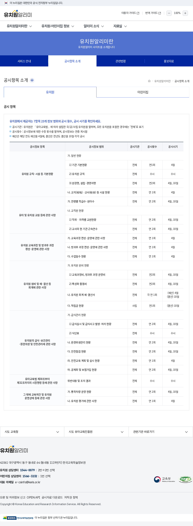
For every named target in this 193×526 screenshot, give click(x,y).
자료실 (117, 26)
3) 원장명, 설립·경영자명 (82, 183)
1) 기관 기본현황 (78, 165)
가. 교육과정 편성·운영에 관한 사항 (86, 238)
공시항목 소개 (72, 61)
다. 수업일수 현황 (76, 256)
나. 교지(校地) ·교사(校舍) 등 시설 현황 (88, 192)
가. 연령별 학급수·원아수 (80, 201)
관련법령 (121, 61)
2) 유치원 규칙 (76, 174)
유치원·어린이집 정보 (55, 26)
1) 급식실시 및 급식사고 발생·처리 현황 (90, 324)
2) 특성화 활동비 (78, 284)
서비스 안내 (24, 61)
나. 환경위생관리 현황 (78, 342)
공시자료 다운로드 (52, 497)
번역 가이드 (151, 13)
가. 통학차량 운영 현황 (79, 391)
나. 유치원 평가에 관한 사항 (81, 401)
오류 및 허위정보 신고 (12, 497)
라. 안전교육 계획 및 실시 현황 (83, 360)
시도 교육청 (11, 432)
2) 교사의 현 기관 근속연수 (83, 229)
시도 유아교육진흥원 (80, 432)
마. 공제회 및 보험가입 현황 (81, 369)
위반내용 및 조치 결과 (78, 381)
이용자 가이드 (128, 13)
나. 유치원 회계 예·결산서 (81, 295)
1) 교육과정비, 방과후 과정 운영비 (87, 274)
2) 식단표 (74, 333)
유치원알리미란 (17, 26)
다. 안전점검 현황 (76, 351)
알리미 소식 (91, 26)
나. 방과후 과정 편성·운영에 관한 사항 (87, 247)
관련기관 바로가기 (143, 432)
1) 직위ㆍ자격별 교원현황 (82, 219)
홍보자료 (169, 61)
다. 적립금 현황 (75, 305)
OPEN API (33, 497)
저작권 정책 (71, 497)
